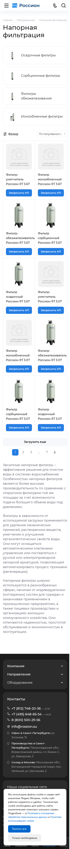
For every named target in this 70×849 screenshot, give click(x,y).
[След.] (55, 452)
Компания (15, 666)
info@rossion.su (24, 727)
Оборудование (19, 683)
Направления (19, 674)
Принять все (19, 828)
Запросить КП (19, 192)
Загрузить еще (35, 442)
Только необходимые (24, 837)
